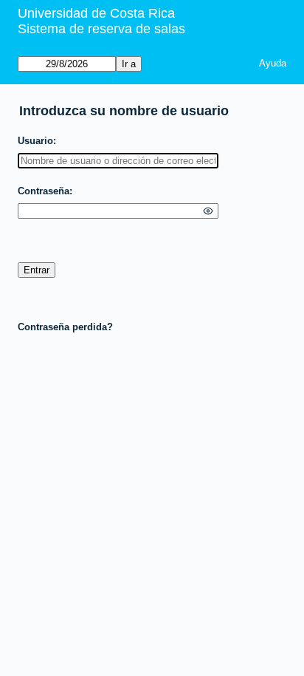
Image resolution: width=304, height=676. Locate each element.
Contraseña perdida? (65, 326)
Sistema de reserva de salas (101, 28)
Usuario (35, 140)
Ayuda (272, 63)
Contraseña (43, 191)
